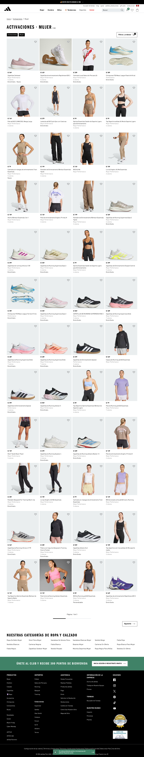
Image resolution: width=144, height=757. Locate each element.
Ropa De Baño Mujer (14, 640)
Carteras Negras (35, 644)
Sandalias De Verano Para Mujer (60, 640)
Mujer (42, 10)
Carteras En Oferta (102, 644)
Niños (59, 10)
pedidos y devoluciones (112, 6)
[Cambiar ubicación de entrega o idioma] (137, 6)
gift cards (122, 6)
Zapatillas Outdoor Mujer (38, 649)
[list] (62, 34)
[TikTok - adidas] (125, 703)
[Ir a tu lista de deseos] (132, 10)
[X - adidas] (125, 691)
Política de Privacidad (92, 748)
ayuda (102, 6)
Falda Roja (121, 640)
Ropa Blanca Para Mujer (126, 644)
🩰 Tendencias (70, 10)
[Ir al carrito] (137, 10)
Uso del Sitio (116, 748)
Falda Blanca (56, 644)
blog (97, 6)
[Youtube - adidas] (125, 709)
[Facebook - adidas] (125, 680)
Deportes (82, 10)
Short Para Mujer (35, 640)
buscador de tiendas (89, 6)
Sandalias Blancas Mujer (82, 640)
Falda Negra (11, 649)
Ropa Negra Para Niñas (103, 649)
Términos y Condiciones (51, 748)
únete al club (131, 6)
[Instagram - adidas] (125, 686)
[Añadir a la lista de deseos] (35, 42)
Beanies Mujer (78, 644)
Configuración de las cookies (33, 748)
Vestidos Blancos (13, 644)
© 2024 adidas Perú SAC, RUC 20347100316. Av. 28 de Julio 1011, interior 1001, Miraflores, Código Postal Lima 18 (72, 754)
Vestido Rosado (56, 649)
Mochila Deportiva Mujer (82, 649)
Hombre (51, 10)
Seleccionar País (105, 748)
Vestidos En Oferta (123, 649)
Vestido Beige (100, 640)
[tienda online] (7, 9)
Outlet (91, 10)
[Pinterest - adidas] (125, 697)
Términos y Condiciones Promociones (72, 748)
